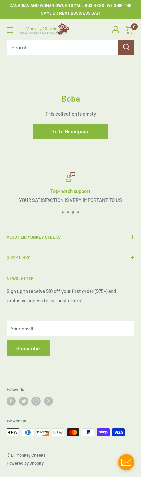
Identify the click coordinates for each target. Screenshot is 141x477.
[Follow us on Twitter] (23, 401)
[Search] (126, 47)
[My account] (115, 29)
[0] (129, 30)
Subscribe (28, 348)
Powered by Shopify (25, 463)
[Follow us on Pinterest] (48, 401)
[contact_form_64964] (126, 462)
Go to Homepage (70, 131)
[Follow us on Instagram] (36, 401)
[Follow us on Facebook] (11, 401)
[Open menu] (10, 30)
